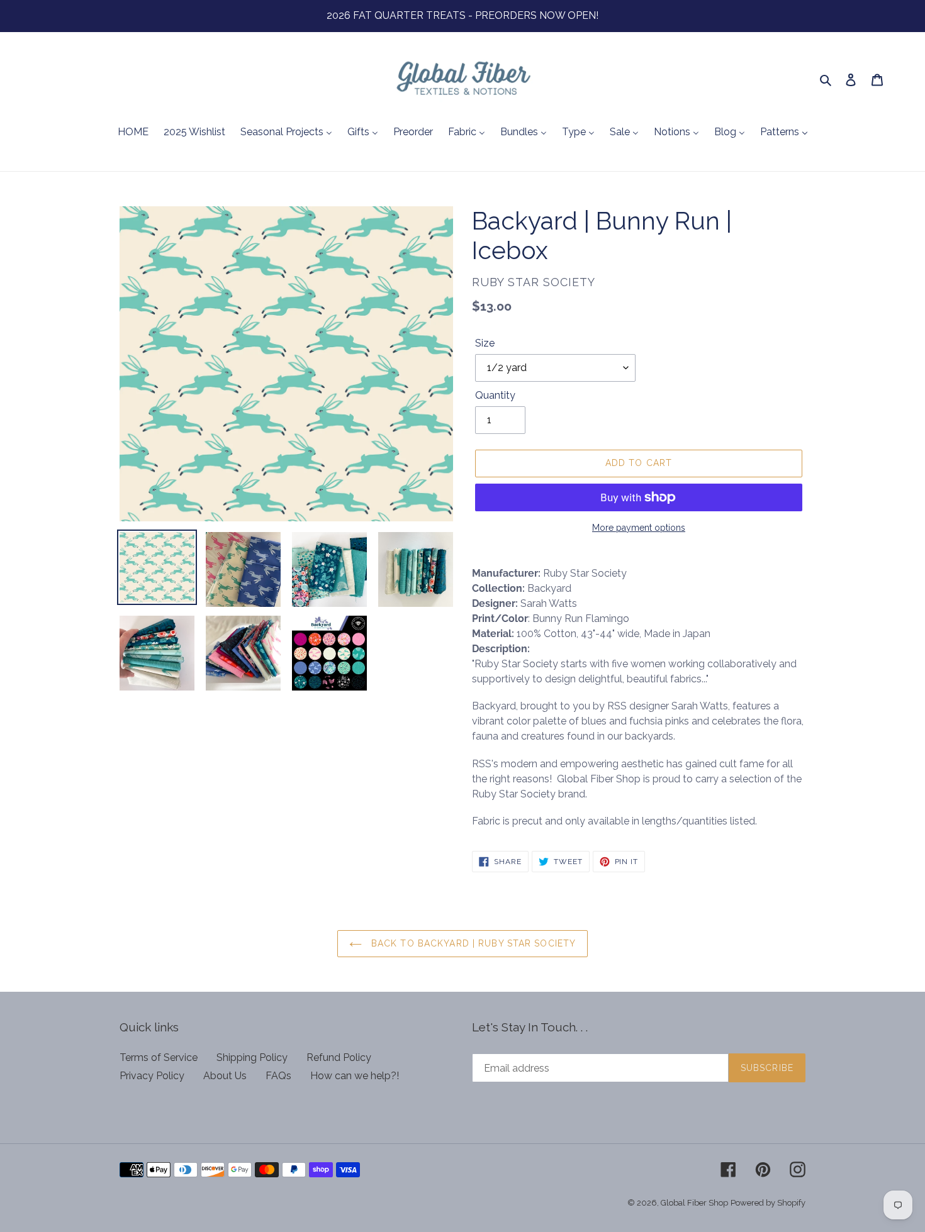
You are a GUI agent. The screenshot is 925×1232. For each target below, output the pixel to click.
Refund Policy (338, 1057)
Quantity (495, 395)
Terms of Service (159, 1057)
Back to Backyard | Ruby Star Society (472, 943)
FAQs (278, 1076)
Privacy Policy (152, 1076)
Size (485, 343)
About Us (225, 1076)
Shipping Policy (252, 1057)
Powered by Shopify (768, 1202)
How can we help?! (354, 1076)
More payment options (638, 528)
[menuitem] (133, 133)
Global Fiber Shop (694, 1202)
